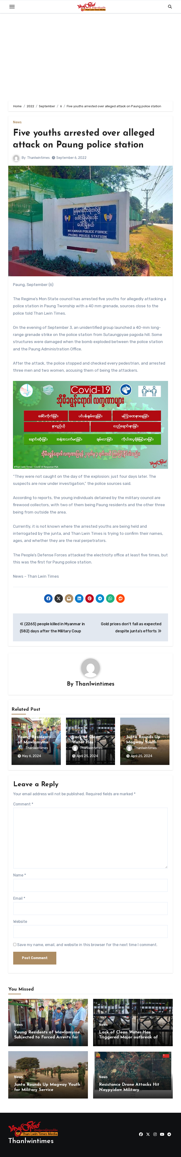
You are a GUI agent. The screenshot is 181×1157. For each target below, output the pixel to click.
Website (20, 921)
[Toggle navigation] (12, 6)
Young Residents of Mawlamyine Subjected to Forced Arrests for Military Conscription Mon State (47, 1037)
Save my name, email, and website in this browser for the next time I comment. (87, 945)
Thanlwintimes (38, 158)
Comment (23, 804)
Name (19, 875)
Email (19, 898)
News (17, 122)
